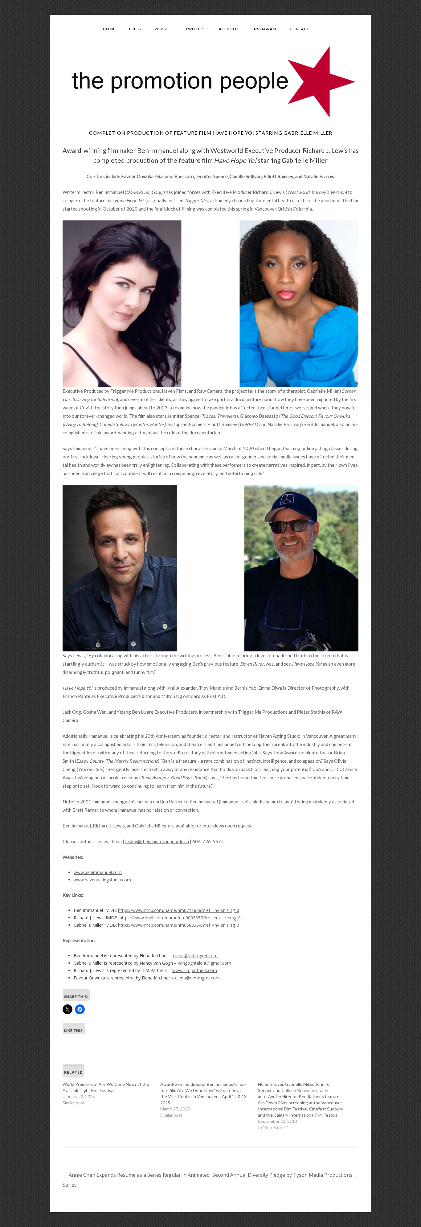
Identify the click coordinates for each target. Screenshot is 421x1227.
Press (135, 29)
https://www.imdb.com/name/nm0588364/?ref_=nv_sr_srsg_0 (178, 925)
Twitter (194, 29)
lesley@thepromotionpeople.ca (157, 841)
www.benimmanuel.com (98, 872)
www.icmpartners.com (194, 970)
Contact (299, 29)
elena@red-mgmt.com (195, 955)
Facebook (228, 29)
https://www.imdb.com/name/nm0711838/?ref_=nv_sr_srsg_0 (178, 910)
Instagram (264, 29)
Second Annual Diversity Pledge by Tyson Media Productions (285, 1175)
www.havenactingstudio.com (102, 880)
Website (163, 29)
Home (109, 29)
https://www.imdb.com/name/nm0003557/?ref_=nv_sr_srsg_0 (180, 918)
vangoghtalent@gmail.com (204, 963)
